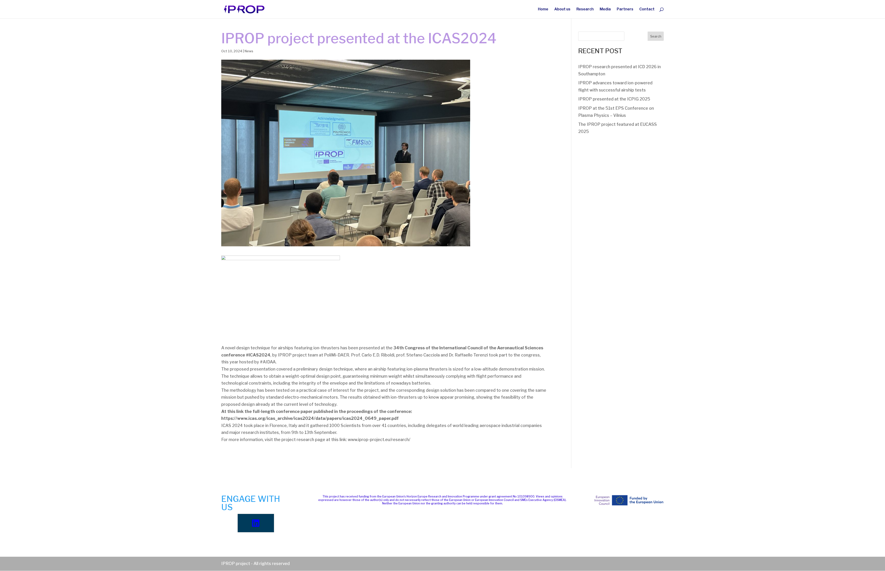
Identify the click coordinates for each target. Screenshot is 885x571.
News (249, 51)
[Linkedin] (256, 523)
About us (562, 9)
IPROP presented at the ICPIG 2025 (614, 99)
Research (585, 9)
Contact (647, 9)
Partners (625, 9)
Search (655, 36)
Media (605, 9)
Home (543, 9)
